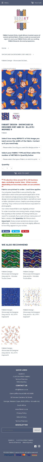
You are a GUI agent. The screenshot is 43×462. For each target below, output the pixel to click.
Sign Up (37, 430)
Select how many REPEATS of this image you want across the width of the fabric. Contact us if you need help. (21, 141)
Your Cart (37, 3)
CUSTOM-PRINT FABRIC (21, 376)
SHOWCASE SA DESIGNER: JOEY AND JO (16, 54)
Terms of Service (21, 379)
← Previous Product (9, 68)
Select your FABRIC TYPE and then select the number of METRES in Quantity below (21, 154)
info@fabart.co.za (21, 389)
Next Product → (35, 68)
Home (4, 48)
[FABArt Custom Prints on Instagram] (39, 446)
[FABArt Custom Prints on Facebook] (35, 446)
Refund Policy (21, 417)
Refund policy (21, 382)
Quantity (5, 165)
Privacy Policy (21, 413)
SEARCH (22, 374)
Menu (6, 3)
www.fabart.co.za (21, 409)
